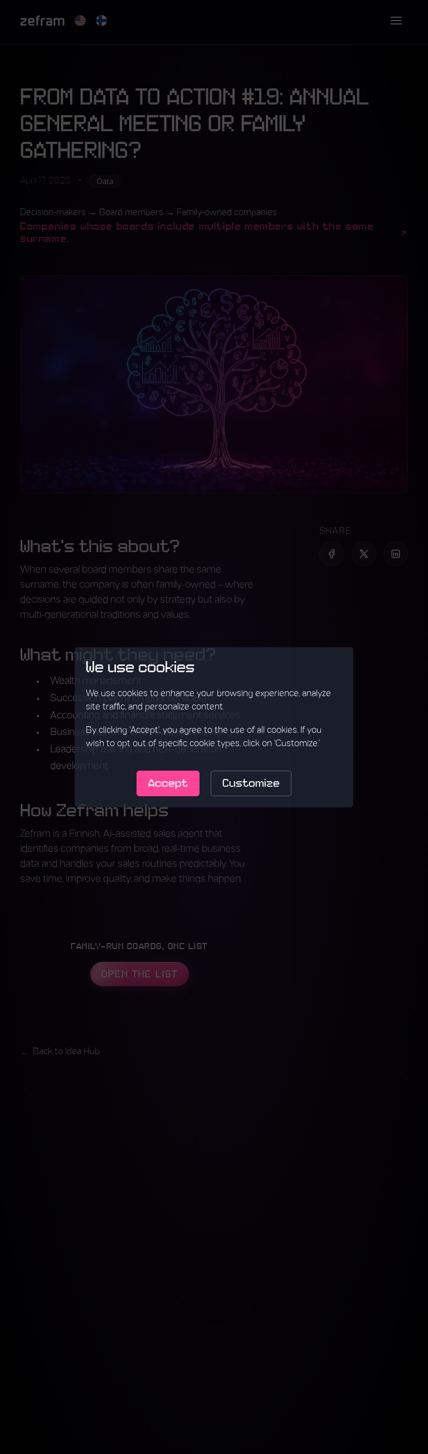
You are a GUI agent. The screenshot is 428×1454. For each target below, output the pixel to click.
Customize (251, 783)
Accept (168, 783)
